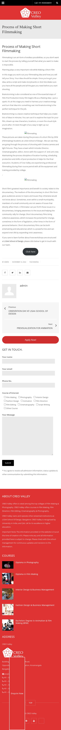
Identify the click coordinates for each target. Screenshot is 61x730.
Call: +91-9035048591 (43, 3)
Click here (30, 251)
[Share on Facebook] (5, 272)
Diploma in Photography (27, 562)
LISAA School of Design (13, 241)
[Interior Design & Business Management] (7, 594)
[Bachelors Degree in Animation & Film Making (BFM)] (7, 625)
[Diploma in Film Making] (7, 578)
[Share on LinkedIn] (20, 272)
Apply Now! (30, 339)
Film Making (34, 262)
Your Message (8, 415)
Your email (7, 369)
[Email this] (27, 272)
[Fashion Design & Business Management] (7, 609)
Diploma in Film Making (27, 574)
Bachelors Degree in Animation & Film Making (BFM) (34, 622)
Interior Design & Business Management (35, 589)
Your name (7, 357)
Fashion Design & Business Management (35, 605)
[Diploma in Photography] (7, 565)
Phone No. (7, 381)
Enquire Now (17, 693)
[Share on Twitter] (12, 272)
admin (6, 262)
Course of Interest (10, 393)
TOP (30, 703)
